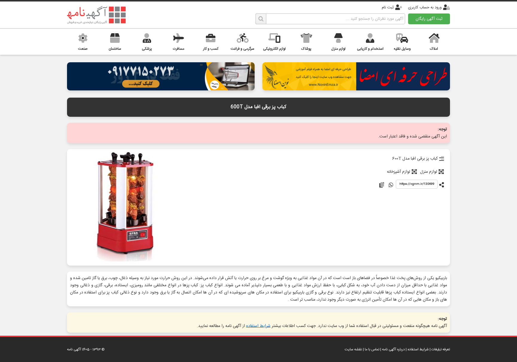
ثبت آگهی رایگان (429, 19)
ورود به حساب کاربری (425, 7)
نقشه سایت (353, 349)
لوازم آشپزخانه (398, 171)
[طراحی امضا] (356, 88)
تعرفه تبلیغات (440, 349)
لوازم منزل (428, 171)
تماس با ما (372, 349)
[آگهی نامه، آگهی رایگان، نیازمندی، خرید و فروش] (96, 15)
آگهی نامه (74, 349)
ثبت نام (388, 7)
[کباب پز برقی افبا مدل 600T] (124, 207)
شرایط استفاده (258, 326)
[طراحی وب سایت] (161, 88)
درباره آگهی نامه (393, 349)
